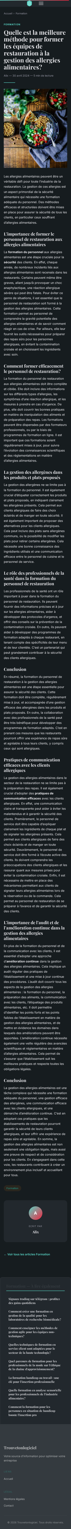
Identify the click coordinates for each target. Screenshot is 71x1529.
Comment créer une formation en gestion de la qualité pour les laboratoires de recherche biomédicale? (35, 1315)
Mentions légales (14, 1499)
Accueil (8, 13)
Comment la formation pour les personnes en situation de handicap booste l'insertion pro (32, 1411)
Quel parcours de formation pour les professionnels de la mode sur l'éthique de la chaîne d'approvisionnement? (35, 1365)
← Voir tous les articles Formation (27, 1254)
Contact (9, 1505)
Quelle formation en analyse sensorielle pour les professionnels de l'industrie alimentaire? (35, 1394)
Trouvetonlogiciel (20, 1447)
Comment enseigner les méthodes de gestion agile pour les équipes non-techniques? (33, 1332)
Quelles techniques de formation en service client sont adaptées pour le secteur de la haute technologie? (32, 1349)
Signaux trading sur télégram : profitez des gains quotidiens (34, 1301)
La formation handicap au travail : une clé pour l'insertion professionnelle (34, 1380)
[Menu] (41, 3)
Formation (21, 13)
